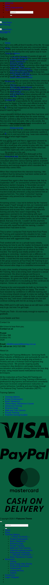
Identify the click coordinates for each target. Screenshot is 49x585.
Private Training (12, 413)
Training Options (12, 397)
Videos (13, 561)
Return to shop (16, 128)
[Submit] (11, 15)
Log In (8, 10)
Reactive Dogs (11, 408)
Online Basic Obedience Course (19, 404)
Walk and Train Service (15, 410)
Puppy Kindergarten (14, 399)
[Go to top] (1, 521)
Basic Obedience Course (21, 557)
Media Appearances (14, 8)
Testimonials (4, 33)
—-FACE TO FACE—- (20, 537)
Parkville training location (16, 415)
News (7, 5)
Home (7, 43)
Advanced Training (13, 406)
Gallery (13, 573)
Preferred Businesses (19, 566)
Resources (10, 559)
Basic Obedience (12, 401)
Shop (7, 532)
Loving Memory (17, 570)
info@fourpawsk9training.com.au (21, 344)
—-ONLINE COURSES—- (22, 555)
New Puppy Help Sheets (21, 564)
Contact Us (10, 575)
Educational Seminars (20, 552)
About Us (9, 3)
